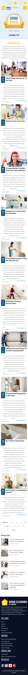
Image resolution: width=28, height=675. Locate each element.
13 (10, 526)
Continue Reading (21, 100)
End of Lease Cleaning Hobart (8, 639)
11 (4, 526)
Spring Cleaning (5, 641)
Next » (14, 530)
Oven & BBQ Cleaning (6, 643)
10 (24, 522)
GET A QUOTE (21, 3)
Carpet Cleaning (5, 648)
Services (3, 624)
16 (23, 526)
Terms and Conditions (6, 632)
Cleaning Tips (4, 628)
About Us (3, 626)
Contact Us (4, 630)
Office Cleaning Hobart (7, 645)
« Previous (5, 522)
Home (10, 31)
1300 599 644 (11, 3)
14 (15, 526)
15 (19, 526)
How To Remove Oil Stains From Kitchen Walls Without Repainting (17, 585)
